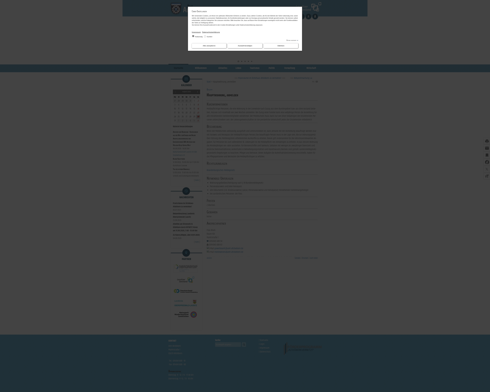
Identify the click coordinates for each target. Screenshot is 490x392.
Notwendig (199, 37)
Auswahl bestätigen (245, 46)
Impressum (196, 32)
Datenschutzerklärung (211, 32)
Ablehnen (280, 46)
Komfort (209, 37)
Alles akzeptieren (209, 46)
